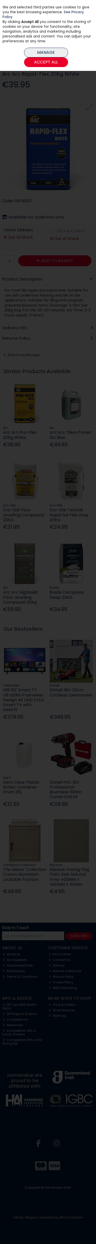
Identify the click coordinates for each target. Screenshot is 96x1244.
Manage (46, 52)
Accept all (46, 62)
